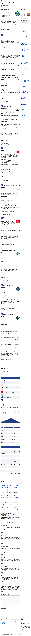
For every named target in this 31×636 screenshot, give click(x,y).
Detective (23, 57)
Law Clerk (23, 85)
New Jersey (16, 499)
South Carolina (4, 505)
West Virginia (16, 509)
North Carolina (16, 500)
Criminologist (23, 51)
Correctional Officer (24, 45)
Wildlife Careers (24, 115)
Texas (2, 507)
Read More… (26, 18)
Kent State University (9, 397)
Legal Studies (3, 623)
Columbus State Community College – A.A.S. (12, 380)
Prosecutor (23, 102)
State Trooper (24, 110)
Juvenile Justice (24, 82)
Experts (20, 634)
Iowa (15, 490)
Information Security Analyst (25, 80)
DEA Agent (23, 55)
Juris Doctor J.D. (14, 621)
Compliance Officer (24, 42)
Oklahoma (16, 502)
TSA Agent (23, 114)
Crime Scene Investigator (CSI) (26, 49)
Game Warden (24, 76)
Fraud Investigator (24, 73)
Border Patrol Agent (24, 35)
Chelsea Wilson (8, 5)
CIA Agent (23, 37)
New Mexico (3, 500)
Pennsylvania (10, 504)
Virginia (3, 509)
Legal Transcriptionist (25, 92)
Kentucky (9, 492)
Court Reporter (24, 48)
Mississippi (16, 495)
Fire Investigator (24, 63)
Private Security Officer (25, 105)
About (18, 634)
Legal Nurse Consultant (25, 88)
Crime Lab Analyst (24, 44)
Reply (1, 563)
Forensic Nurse (24, 68)
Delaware (9, 487)
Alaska (9, 483)
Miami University (8, 387)
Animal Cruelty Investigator (25, 26)
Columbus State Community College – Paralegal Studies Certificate (11, 383)
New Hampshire (10, 499)
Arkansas (3, 485)
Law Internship (24, 87)
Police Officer (24, 104)
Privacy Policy (28, 634)
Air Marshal (23, 29)
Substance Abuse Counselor (25, 111)
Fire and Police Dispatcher (25, 62)
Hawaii (9, 488)
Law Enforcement (24, 86)
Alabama (3, 483)
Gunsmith (23, 74)
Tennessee (16, 505)
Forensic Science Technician (25, 70)
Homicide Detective (24, 79)
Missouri (3, 497)
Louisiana (16, 492)
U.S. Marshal (23, 56)
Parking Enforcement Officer (25, 96)
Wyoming (9, 510)
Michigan (3, 495)
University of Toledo (9, 399)
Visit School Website (7, 72)
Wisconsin (3, 510)
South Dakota (10, 505)
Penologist (23, 103)
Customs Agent (24, 54)
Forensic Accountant (24, 64)
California (9, 485)
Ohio (8, 502)
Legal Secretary (24, 91)
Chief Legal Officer (24, 36)
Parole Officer (24, 97)
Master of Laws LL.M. (14, 622)
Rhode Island (16, 504)
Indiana (9, 490)
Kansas (2, 492)
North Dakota (3, 502)
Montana (9, 497)
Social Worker (24, 109)
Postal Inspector (24, 98)
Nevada (3, 499)
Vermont (15, 507)
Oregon (2, 504)
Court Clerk (23, 43)
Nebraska (16, 497)
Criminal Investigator (24, 50)
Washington (9, 509)
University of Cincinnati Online (10, 392)
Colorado (16, 485)
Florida (15, 487)
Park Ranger (3, 622)
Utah (8, 507)
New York (9, 500)
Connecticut (3, 487)
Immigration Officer (24, 81)
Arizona (15, 483)
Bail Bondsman (24, 31)
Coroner (23, 38)
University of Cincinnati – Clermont (11, 389)
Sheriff (23, 108)
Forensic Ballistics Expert (25, 67)
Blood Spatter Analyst (25, 32)
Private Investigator (24, 99)
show (8, 9)
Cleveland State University (10, 394)
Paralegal (23, 93)
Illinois (2, 490)
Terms (25, 634)
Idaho (15, 488)
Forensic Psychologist (25, 69)
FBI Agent (23, 61)
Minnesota (9, 495)
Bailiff (22, 30)
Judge (23, 75)
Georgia (3, 488)
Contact (23, 634)
